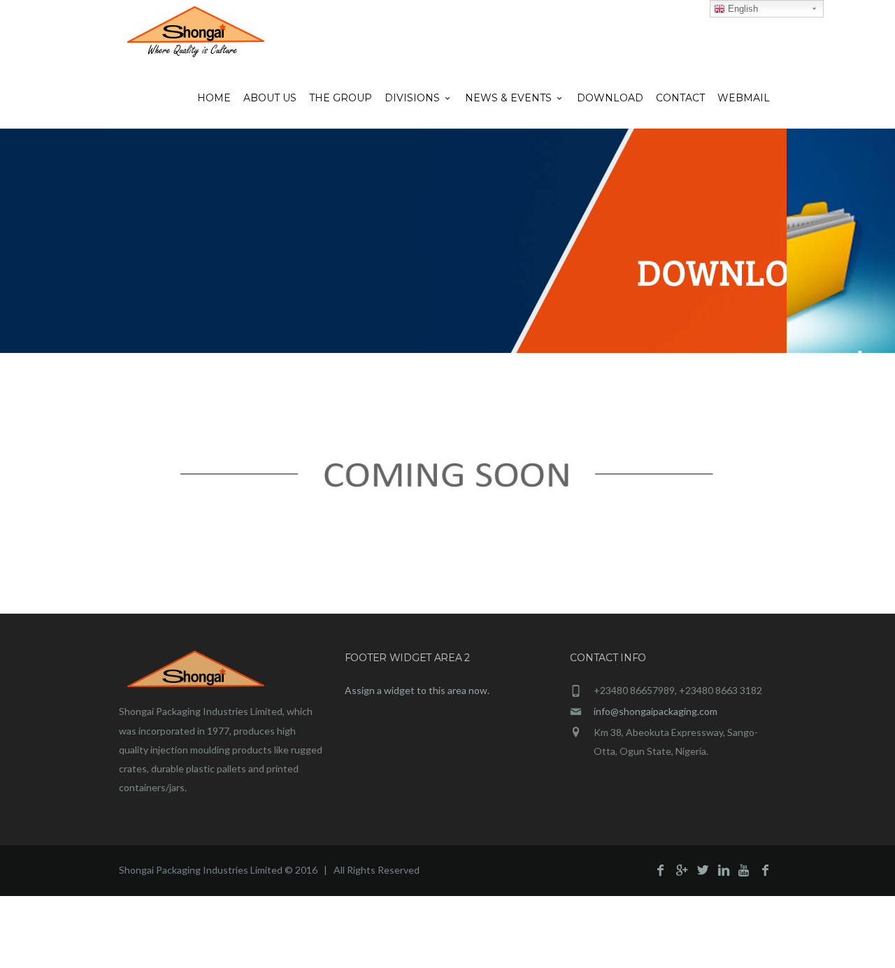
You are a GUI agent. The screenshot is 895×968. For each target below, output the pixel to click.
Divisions (412, 98)
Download (610, 98)
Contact (680, 98)
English (741, 8)
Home (214, 98)
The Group (340, 98)
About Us (269, 98)
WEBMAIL (743, 98)
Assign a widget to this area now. (417, 690)
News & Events (508, 98)
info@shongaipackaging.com (655, 711)
